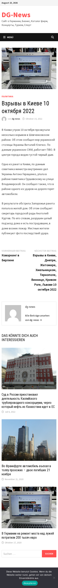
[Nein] (54, 577)
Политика (7, 96)
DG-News (16, 14)
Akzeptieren (30, 583)
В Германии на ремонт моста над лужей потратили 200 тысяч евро (28, 535)
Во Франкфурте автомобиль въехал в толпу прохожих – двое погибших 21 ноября (26, 470)
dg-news (16, 118)
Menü (10, 37)
